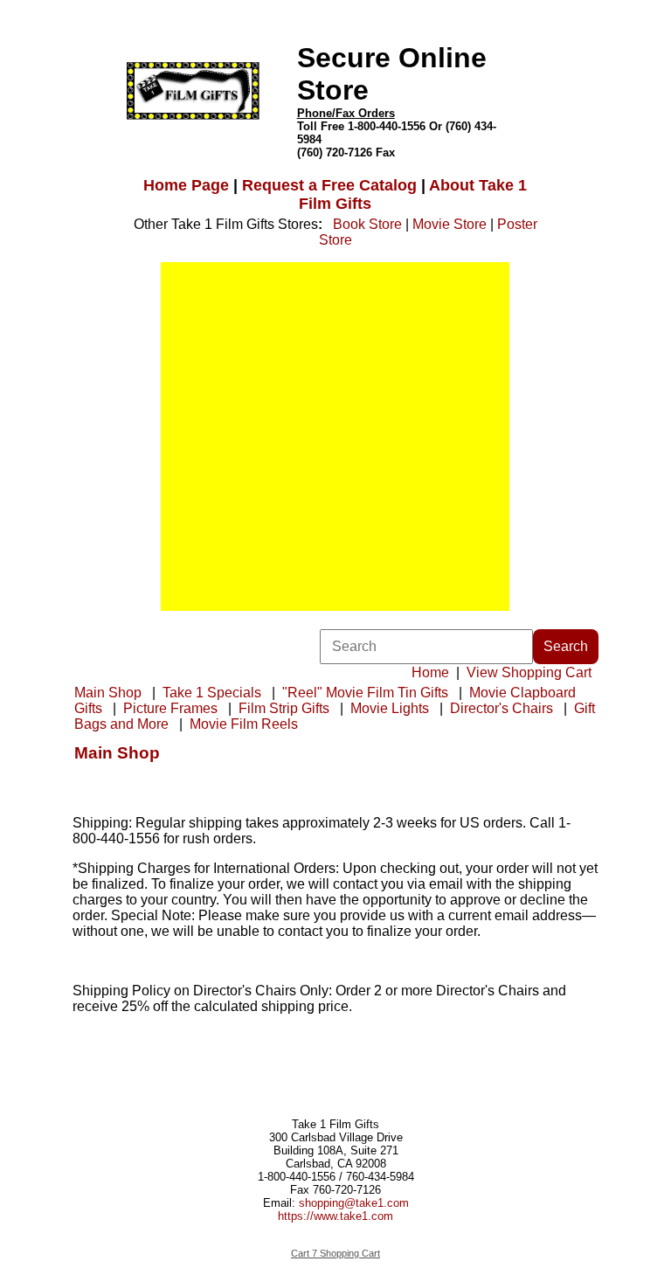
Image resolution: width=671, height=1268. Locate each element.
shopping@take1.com (354, 1202)
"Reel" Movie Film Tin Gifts (365, 692)
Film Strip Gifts (284, 708)
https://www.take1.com (335, 1216)
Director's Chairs (501, 708)
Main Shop (108, 692)
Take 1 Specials (212, 692)
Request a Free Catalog (329, 185)
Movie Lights (389, 708)
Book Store (367, 224)
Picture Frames (170, 708)
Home (430, 672)
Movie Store (449, 224)
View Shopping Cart (529, 672)
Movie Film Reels (244, 724)
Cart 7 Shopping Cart (335, 1253)
